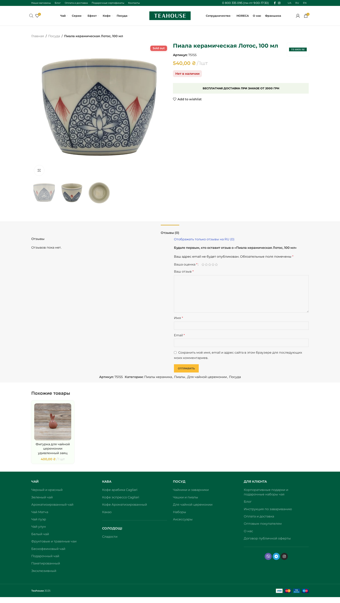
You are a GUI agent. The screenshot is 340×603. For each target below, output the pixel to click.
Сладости (109, 536)
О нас (248, 531)
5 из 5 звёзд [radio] (216, 264)
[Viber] (268, 556)
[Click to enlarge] (39, 170)
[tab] (170, 231)
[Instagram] (284, 556)
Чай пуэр (38, 519)
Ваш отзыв (184, 271)
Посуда (54, 36)
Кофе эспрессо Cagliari (120, 497)
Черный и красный (47, 490)
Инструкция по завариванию (268, 509)
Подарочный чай (45, 556)
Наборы (179, 512)
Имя (178, 318)
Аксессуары (183, 519)
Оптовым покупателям (263, 524)
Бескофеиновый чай (48, 549)
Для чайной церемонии (207, 377)
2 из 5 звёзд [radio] (206, 264)
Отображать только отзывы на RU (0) (204, 239)
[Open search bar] (31, 16)
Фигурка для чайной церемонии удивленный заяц (53, 448)
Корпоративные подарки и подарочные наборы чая (266, 492)
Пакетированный (45, 563)
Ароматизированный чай (52, 504)
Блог (248, 501)
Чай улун (38, 526)
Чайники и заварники (191, 490)
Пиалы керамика (158, 377)
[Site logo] (170, 15)
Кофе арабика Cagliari (119, 490)
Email (179, 335)
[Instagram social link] (279, 3)
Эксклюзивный (43, 571)
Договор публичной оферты (267, 538)
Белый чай (40, 534)
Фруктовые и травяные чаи (54, 541)
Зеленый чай (42, 497)
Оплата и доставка (259, 516)
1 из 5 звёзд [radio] (203, 264)
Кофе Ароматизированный (124, 504)
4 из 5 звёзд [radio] (213, 264)
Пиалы (179, 377)
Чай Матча (39, 512)
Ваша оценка (185, 264)
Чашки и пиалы (185, 497)
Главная (37, 36)
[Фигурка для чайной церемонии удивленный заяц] (52, 421)
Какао (107, 512)
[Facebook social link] (275, 3)
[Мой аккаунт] (298, 16)
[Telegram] (276, 556)
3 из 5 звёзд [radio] (209, 264)
